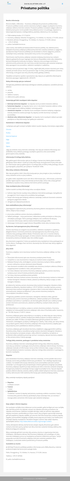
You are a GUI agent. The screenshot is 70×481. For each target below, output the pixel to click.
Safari (8, 143)
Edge (7, 139)
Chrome (8, 129)
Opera (8, 146)
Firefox (8, 133)
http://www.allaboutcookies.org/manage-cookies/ (36, 421)
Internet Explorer (11, 136)
